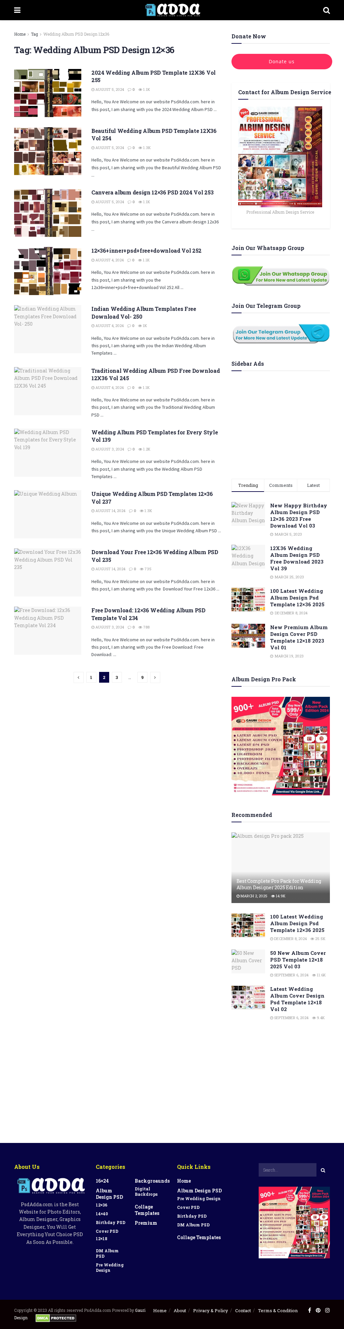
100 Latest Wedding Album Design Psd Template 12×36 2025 (297, 597)
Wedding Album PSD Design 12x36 (76, 34)
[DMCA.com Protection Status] (56, 1317)
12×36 (102, 1205)
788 (145, 627)
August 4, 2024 (109, 259)
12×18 (101, 1238)
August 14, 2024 (109, 510)
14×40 (102, 1213)
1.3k (146, 147)
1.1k (146, 89)
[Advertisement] (280, 423)
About (180, 1310)
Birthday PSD (110, 1222)
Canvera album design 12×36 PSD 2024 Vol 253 (152, 192)
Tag (34, 34)
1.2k (146, 449)
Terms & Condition (278, 1310)
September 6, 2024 (290, 974)
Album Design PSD (109, 1193)
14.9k (280, 895)
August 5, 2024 (109, 89)
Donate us (282, 61)
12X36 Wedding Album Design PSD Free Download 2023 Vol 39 (297, 558)
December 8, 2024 (290, 938)
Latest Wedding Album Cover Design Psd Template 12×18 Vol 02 (297, 998)
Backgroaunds (152, 1181)
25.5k (320, 938)
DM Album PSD (107, 1253)
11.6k (321, 974)
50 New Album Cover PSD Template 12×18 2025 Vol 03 (298, 959)
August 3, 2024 (109, 449)
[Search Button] (323, 1170)
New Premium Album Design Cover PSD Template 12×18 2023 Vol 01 (299, 637)
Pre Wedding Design (110, 1267)
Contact (243, 1310)
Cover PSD (107, 1231)
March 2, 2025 (253, 895)
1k (144, 325)
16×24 (102, 1181)
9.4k (320, 1017)
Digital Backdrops (146, 1191)
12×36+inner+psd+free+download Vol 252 (146, 250)
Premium (146, 1223)
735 (147, 568)
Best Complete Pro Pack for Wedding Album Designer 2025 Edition (278, 884)
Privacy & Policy (210, 1310)
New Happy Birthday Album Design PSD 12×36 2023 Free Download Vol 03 (298, 515)
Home (20, 34)
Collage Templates (147, 1210)
